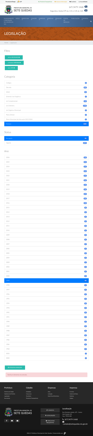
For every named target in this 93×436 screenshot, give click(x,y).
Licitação (50, 394)
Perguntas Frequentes (50, 421)
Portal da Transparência (46, 1)
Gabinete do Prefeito (9, 394)
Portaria (14, 62)
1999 (11, 68)
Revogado (13, 57)
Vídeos (71, 398)
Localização (50, 415)
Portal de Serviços (66, 20)
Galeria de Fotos (74, 394)
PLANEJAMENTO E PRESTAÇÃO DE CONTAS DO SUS (9, 21)
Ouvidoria (73, 1)
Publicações (75, 18)
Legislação (7, 396)
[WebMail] (17, 420)
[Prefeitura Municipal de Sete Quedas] (18, 9)
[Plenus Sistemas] (65, 433)
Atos (49, 391)
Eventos (72, 391)
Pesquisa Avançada (15, 367)
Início (18, 18)
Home (6, 42)
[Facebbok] (6, 420)
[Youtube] (12, 420)
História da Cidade (9, 391)
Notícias (72, 396)
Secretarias (7, 398)
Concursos (29, 394)
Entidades (28, 391)
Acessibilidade (83, 1)
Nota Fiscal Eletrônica (53, 396)
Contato (51, 410)
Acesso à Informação (61, 1)
